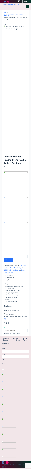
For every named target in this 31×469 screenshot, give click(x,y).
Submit (4, 369)
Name (4, 348)
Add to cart (8, 260)
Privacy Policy (25, 339)
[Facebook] (5, 2)
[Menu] (27, 6)
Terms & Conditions (16, 339)
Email (4, 363)
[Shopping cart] (19, 2)
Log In (5, 318)
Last (3, 359)
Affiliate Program (6, 339)
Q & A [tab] (8, 279)
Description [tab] (10, 275)
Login (25, 1)
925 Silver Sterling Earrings (12, 270)
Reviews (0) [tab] (10, 277)
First (3, 354)
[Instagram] (8, 2)
